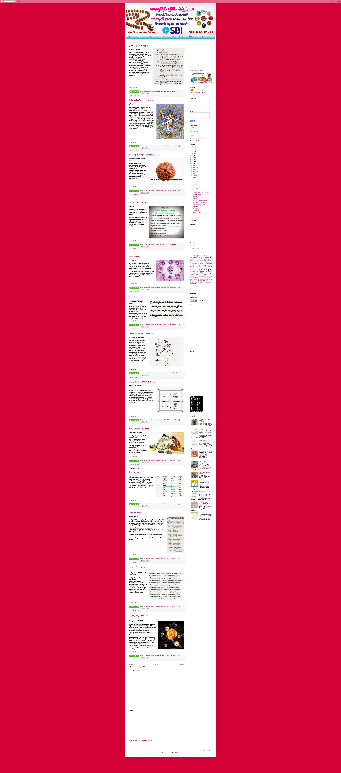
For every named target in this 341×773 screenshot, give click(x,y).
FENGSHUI (207, 273)
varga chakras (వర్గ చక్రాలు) (196, 282)
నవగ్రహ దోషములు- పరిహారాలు (205, 451)
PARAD (208, 276)
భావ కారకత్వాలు (193, 262)
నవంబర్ (195, 167)
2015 (193, 163)
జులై (194, 173)
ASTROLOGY (136, 95)
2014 (193, 216)
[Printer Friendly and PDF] (134, 91)
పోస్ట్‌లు (193, 245)
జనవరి (194, 186)
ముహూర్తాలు (194, 263)
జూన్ (194, 175)
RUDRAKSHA (136, 194)
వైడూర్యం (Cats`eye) (203, 481)
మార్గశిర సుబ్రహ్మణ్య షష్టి (202, 262)
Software (165, 37)
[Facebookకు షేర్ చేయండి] (146, 93)
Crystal (152, 37)
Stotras (199, 280)
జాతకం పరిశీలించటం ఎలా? (139, 202)
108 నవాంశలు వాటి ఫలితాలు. (205, 513)
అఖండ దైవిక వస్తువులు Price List (197, 256)
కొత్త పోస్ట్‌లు (131, 664)
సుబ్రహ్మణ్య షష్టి (204, 268)
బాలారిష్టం (132, 296)
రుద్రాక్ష (198, 265)
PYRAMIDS (198, 277)
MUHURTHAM (207, 274)
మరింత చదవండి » (133, 87)
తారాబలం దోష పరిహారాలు (204, 502)
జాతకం (207, 257)
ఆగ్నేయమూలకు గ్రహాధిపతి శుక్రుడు (142, 382)
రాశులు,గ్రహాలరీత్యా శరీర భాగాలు (141, 333)
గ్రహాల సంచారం (134, 256)
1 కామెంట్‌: (172, 372)
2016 (193, 161)
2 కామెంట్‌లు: (172, 91)
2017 (193, 159)
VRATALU (208, 282)
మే (193, 177)
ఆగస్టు (194, 171)
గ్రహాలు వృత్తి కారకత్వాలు (138, 45)
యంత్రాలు (202, 263)
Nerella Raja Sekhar (194, 127)
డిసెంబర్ (195, 165)
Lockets (191, 274)
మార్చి (194, 182)
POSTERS (192, 277)
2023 (193, 147)
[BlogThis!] (143, 93)
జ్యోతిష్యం (203, 259)
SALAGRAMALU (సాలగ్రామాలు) (206, 279)
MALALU (198, 274)
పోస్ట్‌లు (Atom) (142, 666)
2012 (193, 220)
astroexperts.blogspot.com (199, 90)
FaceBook (173, 37)
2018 (193, 157)
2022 (193, 149)
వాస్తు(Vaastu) (136, 424)
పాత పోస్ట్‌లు (181, 664)
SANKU (193, 280)
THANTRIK (206, 280)
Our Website (182, 37)
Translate (197, 140)
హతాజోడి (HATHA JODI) (204, 419)
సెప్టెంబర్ (195, 169)
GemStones (144, 37)
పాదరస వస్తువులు (207, 260)
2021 (193, 151)
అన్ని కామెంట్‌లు (195, 248)
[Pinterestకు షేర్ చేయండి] (148, 93)
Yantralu (192, 283)
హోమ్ (128, 37)
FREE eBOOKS (193, 37)
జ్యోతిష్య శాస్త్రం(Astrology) (139, 615)
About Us (135, 37)
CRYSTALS (199, 273)
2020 (193, 153)
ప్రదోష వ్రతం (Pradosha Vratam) (141, 100)
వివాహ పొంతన (202, 440)
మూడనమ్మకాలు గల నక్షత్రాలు (140, 429)
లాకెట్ (197, 266)
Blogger (176, 752)
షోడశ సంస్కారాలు (195, 268)
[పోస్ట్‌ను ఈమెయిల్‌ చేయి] (177, 91)
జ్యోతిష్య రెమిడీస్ (194, 259)
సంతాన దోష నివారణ (137, 567)
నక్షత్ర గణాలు (134, 472)
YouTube (202, 37)
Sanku (158, 37)
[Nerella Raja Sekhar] (190, 129)
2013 (193, 218)
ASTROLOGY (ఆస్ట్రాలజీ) (197, 271)
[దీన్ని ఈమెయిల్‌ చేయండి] (141, 93)
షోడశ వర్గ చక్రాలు (135, 513)
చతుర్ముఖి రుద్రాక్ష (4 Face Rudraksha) (144, 155)
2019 (193, 155)
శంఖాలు (210, 266)
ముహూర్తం (210, 262)
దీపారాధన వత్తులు (199, 260)
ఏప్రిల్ (194, 180)
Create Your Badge (194, 131)
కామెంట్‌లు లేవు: (173, 145)
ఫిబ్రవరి (194, 184)
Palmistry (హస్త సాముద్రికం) (196, 276)
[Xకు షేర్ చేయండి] (144, 93)
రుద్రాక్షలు (205, 265)
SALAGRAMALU (193, 279)
